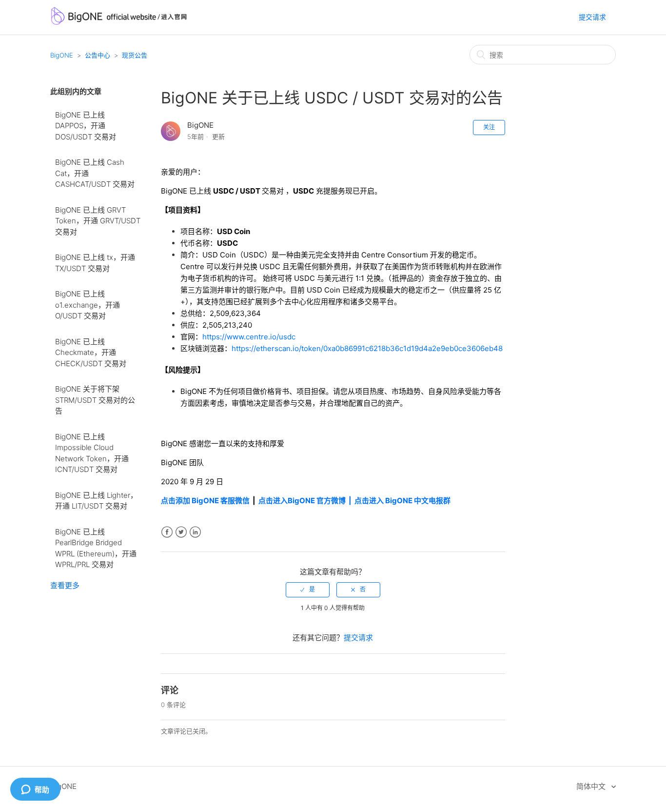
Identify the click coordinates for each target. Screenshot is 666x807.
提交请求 (592, 17)
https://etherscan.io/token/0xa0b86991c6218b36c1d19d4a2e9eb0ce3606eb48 (367, 348)
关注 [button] (489, 127)
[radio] (308, 589)
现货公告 (134, 55)
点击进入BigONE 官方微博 (302, 500)
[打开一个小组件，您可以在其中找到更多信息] (35, 790)
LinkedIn (195, 532)
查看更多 (64, 585)
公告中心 (97, 55)
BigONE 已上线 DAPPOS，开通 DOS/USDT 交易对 (85, 125)
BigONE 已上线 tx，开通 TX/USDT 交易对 (95, 263)
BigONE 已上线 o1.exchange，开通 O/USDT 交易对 (87, 304)
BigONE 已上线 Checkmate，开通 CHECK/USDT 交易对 (90, 352)
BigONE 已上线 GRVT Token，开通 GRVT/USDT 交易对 (97, 220)
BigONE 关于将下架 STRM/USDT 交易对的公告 (95, 399)
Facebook (167, 532)
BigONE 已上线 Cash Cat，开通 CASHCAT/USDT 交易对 (95, 173)
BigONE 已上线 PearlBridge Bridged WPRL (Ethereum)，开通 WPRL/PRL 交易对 (96, 548)
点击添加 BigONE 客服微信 (205, 500)
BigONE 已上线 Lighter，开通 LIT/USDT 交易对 (96, 501)
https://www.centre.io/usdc (248, 336)
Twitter (181, 532)
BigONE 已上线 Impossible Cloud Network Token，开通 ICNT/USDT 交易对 (92, 453)
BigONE (61, 55)
